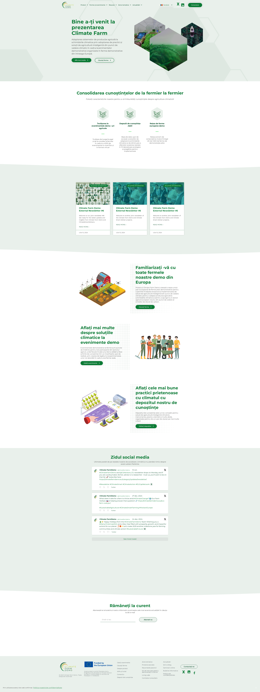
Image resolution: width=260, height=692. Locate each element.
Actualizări (136, 5)
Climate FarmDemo (108, 470)
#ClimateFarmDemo (107, 473)
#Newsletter (104, 484)
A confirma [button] (246, 688)
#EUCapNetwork (143, 484)
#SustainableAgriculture (109, 508)
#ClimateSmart (116, 484)
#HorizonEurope (146, 508)
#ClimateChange (141, 499)
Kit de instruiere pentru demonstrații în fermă (150, 671)
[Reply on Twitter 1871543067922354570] (101, 532)
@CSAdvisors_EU (127, 473)
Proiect (83, 5)
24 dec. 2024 (137, 519)
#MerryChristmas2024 (108, 524)
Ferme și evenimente (97, 5)
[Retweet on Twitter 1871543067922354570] (105, 532)
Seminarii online (169, 668)
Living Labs (146, 675)
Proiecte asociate (148, 665)
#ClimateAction (129, 484)
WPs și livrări (121, 671)
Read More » (84, 227)
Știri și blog (167, 665)
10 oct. (134, 470)
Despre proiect (122, 668)
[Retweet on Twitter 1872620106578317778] (105, 510)
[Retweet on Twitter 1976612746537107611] (105, 487)
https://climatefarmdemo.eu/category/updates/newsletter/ (123, 479)
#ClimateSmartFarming (129, 508)
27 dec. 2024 (137, 496)
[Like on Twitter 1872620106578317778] (109, 510)
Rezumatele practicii (149, 668)
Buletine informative (170, 671)
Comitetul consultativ (150, 678)
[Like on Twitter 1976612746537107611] (109, 487)
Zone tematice (123, 5)
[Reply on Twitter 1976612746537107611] (101, 487)
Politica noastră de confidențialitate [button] (47, 688)
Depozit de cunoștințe (125, 677)
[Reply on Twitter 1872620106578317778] (101, 510)
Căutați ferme (122, 665)
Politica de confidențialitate (169, 674)
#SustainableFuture (135, 529)
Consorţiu (120, 674)
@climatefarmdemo (124, 470)
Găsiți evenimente (123, 663)
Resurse (112, 5)
